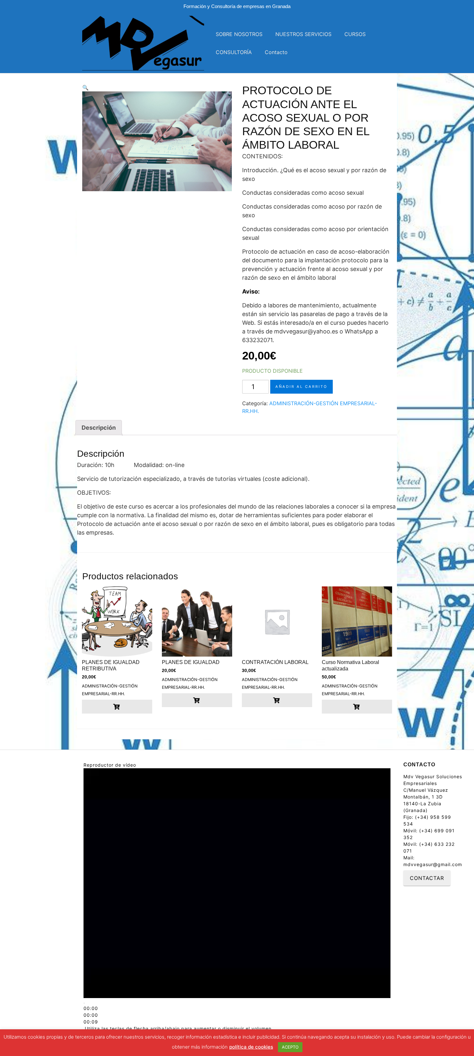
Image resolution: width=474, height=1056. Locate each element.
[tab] (98, 427)
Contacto (276, 52)
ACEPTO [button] (290, 1047)
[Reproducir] (84, 1003)
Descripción (99, 427)
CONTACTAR (427, 878)
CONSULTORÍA (234, 52)
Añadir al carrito (301, 386)
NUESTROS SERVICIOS (303, 34)
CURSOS (355, 34)
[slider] (91, 1015)
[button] (157, 87)
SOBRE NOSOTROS (239, 34)
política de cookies (251, 1047)
